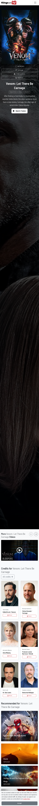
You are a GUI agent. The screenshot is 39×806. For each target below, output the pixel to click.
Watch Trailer (20, 111)
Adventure (27, 92)
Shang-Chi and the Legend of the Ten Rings (18, 780)
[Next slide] (36, 534)
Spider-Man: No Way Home (14, 735)
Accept (19, 803)
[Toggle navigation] (35, 3)
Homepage (20, 70)
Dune (5, 759)
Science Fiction (13, 92)
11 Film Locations (20, 74)
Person (10, 615)
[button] (19, 550)
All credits (7, 577)
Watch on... (21, 78)
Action (20, 92)
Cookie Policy (26, 799)
